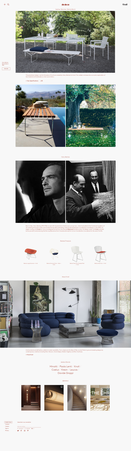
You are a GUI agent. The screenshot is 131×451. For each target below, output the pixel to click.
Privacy (7, 430)
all (33, 428)
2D (41, 81)
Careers (7, 426)
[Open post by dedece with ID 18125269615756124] (77, 398)
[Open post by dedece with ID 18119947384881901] (100, 398)
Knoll (38, 229)
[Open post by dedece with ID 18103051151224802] (54, 398)
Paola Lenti (66, 366)
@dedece (65, 381)
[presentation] (35, 42)
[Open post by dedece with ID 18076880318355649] (31, 398)
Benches (63, 9)
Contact (7, 424)
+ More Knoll (29, 354)
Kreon (64, 369)
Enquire (6, 68)
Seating (57, 9)
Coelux (55, 369)
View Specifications (32, 81)
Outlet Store (8, 422)
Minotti (53, 366)
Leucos (73, 369)
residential (28, 428)
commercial (21, 428)
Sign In (7, 428)
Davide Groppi (65, 373)
